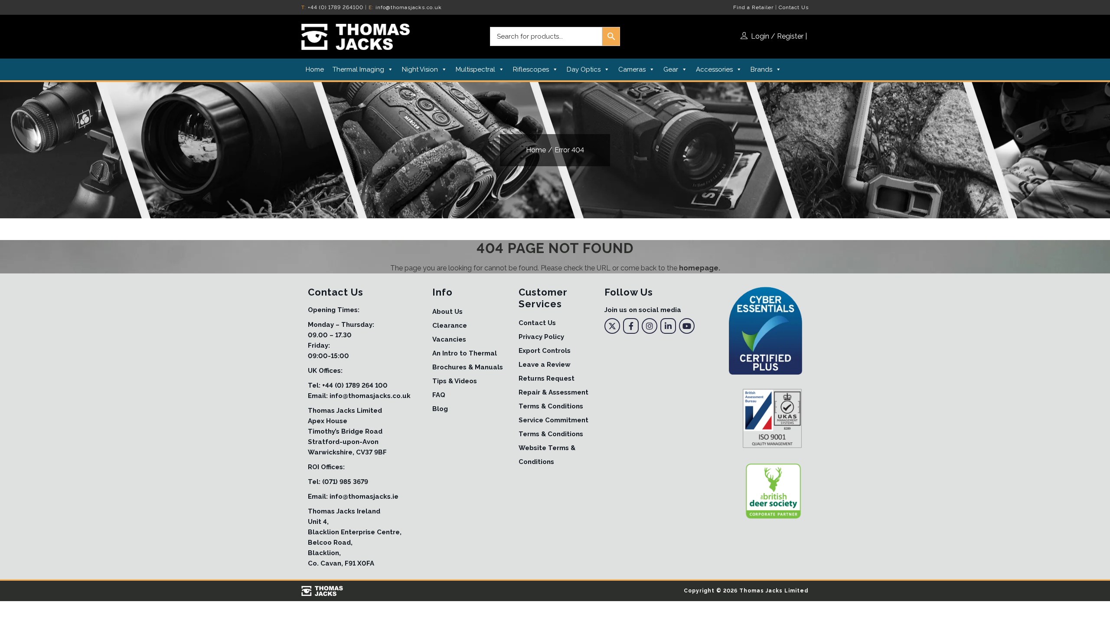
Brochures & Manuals (467, 367)
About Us (447, 312)
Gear (670, 69)
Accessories (714, 69)
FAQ (438, 395)
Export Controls (545, 351)
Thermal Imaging (358, 69)
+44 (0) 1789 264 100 (355, 385)
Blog (440, 409)
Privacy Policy (541, 337)
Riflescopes (531, 69)
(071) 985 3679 (345, 482)
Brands (761, 69)
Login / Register (777, 36)
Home (315, 69)
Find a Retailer (753, 7)
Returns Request (547, 378)
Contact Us (794, 7)
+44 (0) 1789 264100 (335, 7)
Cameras (632, 69)
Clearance (449, 325)
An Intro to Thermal (464, 353)
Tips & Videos (454, 381)
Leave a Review (545, 364)
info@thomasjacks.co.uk (408, 7)
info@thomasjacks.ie (364, 496)
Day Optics (584, 69)
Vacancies (449, 339)
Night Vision (420, 69)
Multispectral (475, 69)
